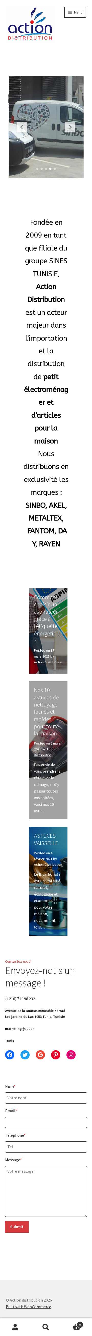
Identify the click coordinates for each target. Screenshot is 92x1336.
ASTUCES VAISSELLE (46, 839)
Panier (71, 1323)
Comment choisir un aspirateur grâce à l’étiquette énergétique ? (48, 618)
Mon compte (15, 1327)
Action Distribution (48, 662)
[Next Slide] (70, 127)
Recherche (46, 1327)
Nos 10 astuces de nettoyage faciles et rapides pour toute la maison (46, 711)
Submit (17, 1226)
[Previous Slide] (22, 127)
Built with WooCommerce (28, 1306)
